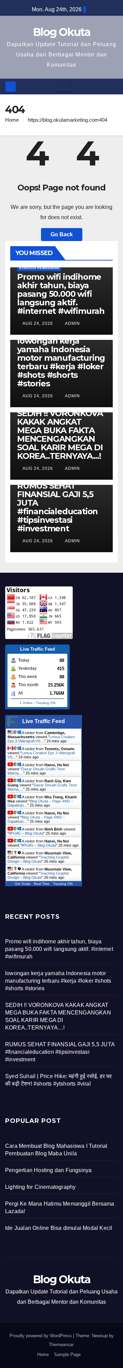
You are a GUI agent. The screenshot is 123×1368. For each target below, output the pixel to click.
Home (12, 120)
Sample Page (67, 1354)
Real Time (42, 884)
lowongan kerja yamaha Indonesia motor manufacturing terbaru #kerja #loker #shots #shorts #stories (61, 362)
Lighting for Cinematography (40, 1187)
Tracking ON (45, 703)
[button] (113, 86)
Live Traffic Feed (43, 721)
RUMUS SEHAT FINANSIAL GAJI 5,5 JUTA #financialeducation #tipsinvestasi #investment (57, 507)
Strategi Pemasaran (39, 268)
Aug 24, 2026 (38, 323)
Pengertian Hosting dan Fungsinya (48, 1170)
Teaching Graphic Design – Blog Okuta (38, 859)
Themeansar (61, 1344)
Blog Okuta (61, 32)
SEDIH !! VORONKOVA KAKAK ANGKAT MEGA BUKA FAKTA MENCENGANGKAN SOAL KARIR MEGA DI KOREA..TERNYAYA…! (59, 434)
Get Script (22, 884)
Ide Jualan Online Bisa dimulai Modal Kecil (58, 1228)
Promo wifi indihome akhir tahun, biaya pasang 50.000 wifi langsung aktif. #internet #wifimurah (61, 294)
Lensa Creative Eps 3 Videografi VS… (41, 739)
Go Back (62, 234)
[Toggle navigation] (63, 86)
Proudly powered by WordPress (41, 1335)
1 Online (26, 703)
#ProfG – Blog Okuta (26, 833)
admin (72, 323)
